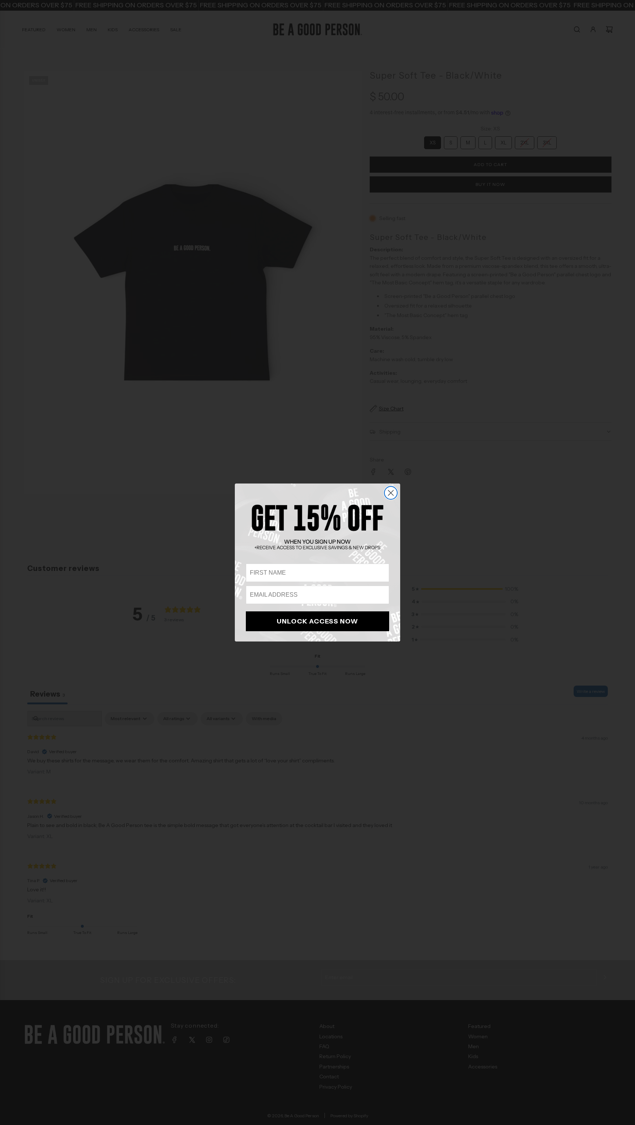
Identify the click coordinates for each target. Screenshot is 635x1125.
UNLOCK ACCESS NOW (317, 621)
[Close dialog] (390, 492)
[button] (317, 527)
